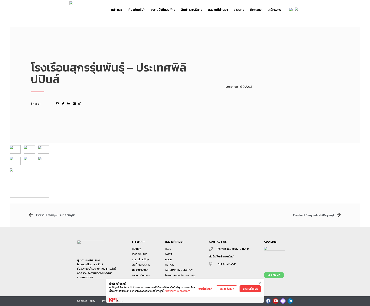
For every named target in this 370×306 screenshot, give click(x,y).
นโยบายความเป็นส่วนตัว (177, 290)
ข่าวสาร (239, 9)
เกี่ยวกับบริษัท (136, 9)
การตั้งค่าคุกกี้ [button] (205, 289)
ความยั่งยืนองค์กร (163, 9)
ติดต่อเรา (256, 9)
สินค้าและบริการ (191, 9)
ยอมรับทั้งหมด (250, 289)
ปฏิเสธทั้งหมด (226, 289)
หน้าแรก (116, 9)
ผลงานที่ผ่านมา (218, 9)
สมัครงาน (274, 9)
